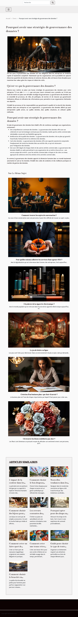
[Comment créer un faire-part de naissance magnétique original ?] (18, 535)
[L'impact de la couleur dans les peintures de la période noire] (18, 471)
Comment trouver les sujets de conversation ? (39, 215)
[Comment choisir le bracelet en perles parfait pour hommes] (18, 566)
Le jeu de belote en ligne (39, 350)
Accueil (8, 18)
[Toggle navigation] (8, 9)
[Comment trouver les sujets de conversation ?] (39, 195)
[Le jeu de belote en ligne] (39, 330)
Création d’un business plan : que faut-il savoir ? (39, 394)
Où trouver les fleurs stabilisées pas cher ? (39, 439)
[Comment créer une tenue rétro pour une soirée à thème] (39, 535)
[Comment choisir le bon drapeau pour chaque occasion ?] (39, 471)
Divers (15, 18)
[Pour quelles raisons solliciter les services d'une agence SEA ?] (39, 239)
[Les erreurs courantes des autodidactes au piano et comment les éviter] (39, 502)
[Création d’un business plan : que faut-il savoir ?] (39, 374)
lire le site (26, 92)
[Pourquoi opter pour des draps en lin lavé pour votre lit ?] (60, 502)
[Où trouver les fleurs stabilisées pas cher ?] (39, 418)
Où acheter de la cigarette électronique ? (39, 304)
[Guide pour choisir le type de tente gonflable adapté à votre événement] (60, 535)
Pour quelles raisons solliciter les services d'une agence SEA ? (39, 260)
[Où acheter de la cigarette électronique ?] (39, 283)
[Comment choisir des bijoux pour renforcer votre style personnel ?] (18, 502)
